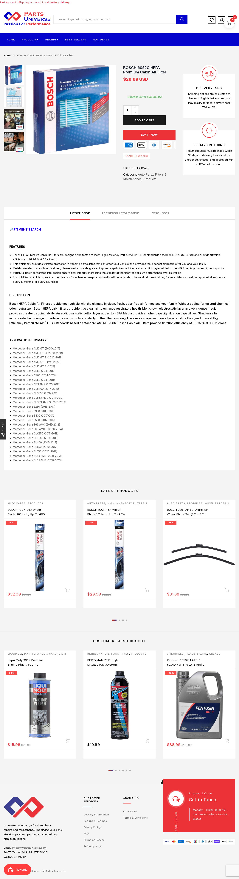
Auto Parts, (146, 174)
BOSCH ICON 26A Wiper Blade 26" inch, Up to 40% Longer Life (26, 514)
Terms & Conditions (135, 817)
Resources (159, 213)
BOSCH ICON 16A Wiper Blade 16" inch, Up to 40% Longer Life (106, 514)
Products (35, 503)
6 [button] (130, 770)
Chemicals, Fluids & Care (187, 653)
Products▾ (30, 39)
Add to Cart (144, 120)
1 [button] (114, 620)
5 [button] (126, 770)
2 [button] (119, 620)
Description (80, 213)
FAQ (86, 833)
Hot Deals (101, 39)
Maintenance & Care (40, 653)
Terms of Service (94, 839)
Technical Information (120, 213)
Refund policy (92, 846)
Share (3, 426)
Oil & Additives (117, 653)
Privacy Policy (92, 827)
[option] (71, 109)
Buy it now (149, 134)
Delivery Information (96, 814)
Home (11, 39)
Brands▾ (51, 39)
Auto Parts (16, 503)
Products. (150, 179)
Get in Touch (202, 799)
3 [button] (123, 620)
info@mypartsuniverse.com (29, 847)
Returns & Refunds (95, 820)
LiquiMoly (14, 653)
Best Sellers (75, 39)
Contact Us (130, 811)
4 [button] (126, 620)
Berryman (95, 653)
